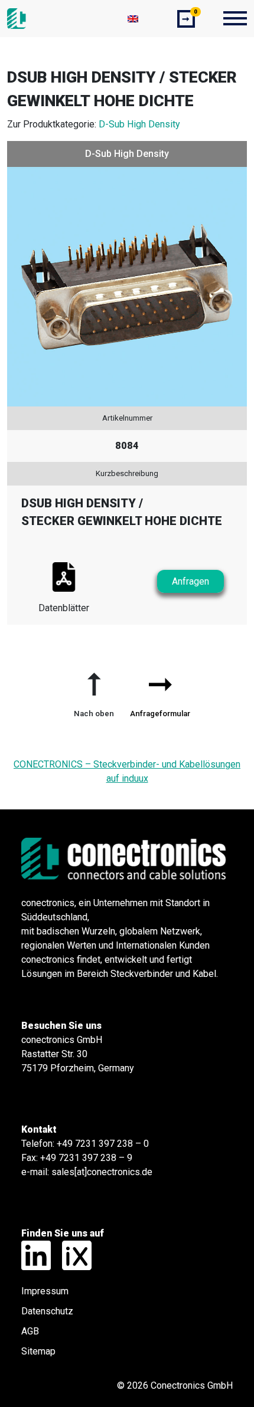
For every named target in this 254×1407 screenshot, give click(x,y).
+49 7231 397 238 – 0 (103, 1143)
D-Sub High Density (139, 124)
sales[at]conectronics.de (101, 1172)
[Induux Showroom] (72, 1254)
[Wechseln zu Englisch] (133, 19)
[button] (94, 690)
